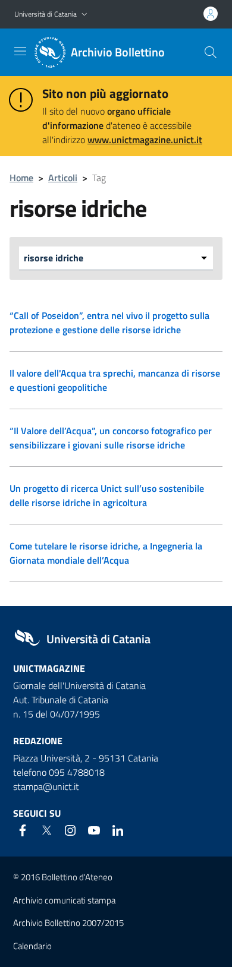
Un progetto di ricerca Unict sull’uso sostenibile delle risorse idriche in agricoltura (107, 495)
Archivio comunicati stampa (64, 900)
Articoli (62, 177)
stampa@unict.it (46, 786)
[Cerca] (210, 52)
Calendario (32, 946)
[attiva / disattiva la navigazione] (20, 51)
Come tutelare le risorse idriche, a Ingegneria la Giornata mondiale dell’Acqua (106, 553)
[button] (84, 14)
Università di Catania (45, 14)
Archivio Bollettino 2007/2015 (68, 923)
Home (21, 177)
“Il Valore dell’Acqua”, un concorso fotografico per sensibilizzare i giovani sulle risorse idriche (111, 438)
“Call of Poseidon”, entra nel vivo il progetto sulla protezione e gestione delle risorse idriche (109, 322)
